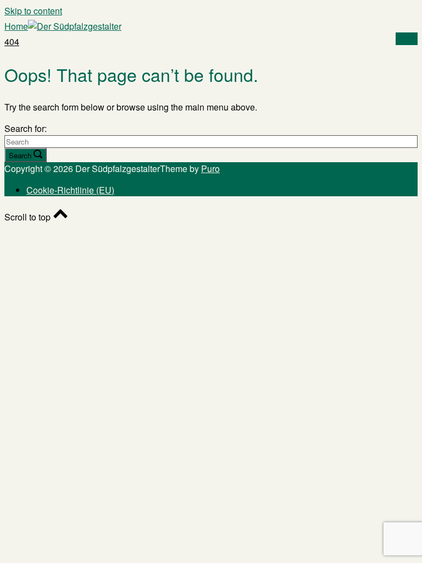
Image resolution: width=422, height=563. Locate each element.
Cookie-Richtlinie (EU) (70, 190)
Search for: (25, 128)
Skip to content (33, 10)
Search (20, 155)
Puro (210, 168)
